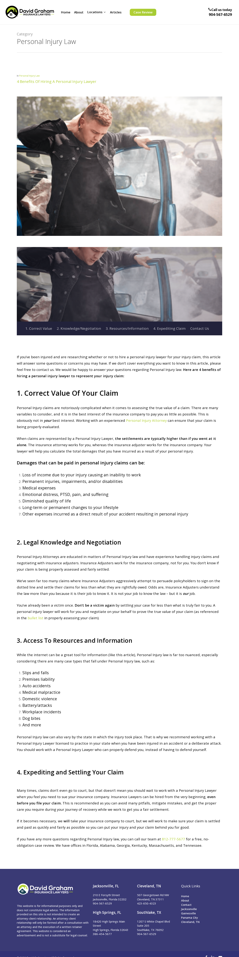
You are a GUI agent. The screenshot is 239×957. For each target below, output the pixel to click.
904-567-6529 (220, 14)
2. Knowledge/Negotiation (79, 328)
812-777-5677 (173, 839)
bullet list (35, 618)
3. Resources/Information (127, 328)
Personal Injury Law (29, 75)
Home (185, 896)
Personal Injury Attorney (146, 420)
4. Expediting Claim (169, 328)
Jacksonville (189, 909)
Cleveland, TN (190, 921)
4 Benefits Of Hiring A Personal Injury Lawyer (56, 81)
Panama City (189, 917)
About (185, 900)
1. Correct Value (38, 328)
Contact (186, 904)
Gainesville (188, 913)
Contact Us (199, 328)
